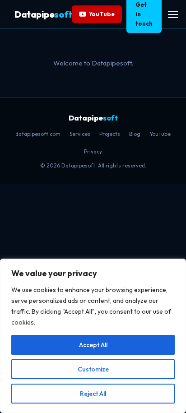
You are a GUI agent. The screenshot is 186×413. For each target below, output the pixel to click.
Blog (134, 133)
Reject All (93, 394)
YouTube (102, 14)
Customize (93, 369)
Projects (109, 133)
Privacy (93, 151)
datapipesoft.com (37, 133)
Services (80, 133)
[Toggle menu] (173, 14)
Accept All (93, 345)
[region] (93, 336)
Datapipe (43, 14)
